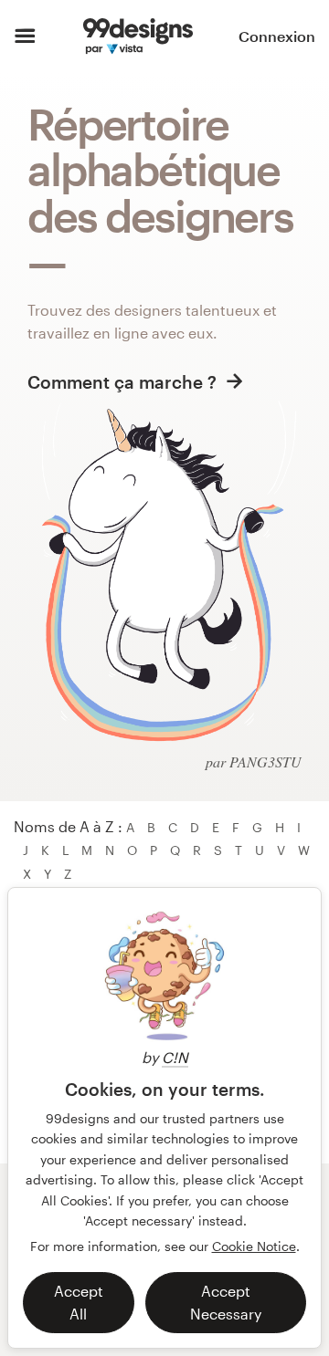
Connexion (277, 36)
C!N (175, 1057)
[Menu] (25, 36)
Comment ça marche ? (124, 381)
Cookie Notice (254, 1246)
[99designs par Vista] (138, 36)
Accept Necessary (225, 1302)
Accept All (78, 1302)
